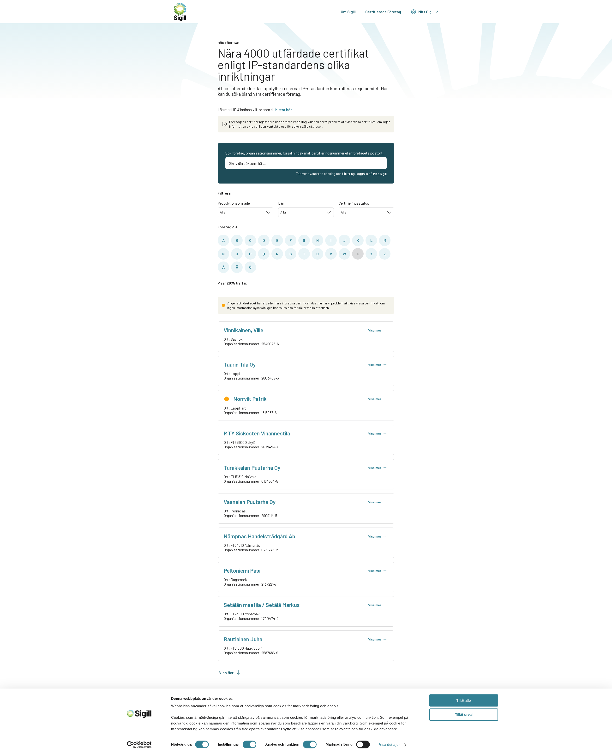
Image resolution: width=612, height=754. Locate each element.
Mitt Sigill (380, 174)
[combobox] (245, 212)
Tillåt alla (463, 700)
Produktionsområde (234, 203)
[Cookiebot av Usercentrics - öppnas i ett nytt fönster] (139, 744)
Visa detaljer (389, 744)
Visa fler (226, 672)
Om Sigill (348, 11)
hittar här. (284, 109)
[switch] (249, 744)
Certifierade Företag (383, 11)
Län (281, 203)
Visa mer (374, 330)
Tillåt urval (464, 714)
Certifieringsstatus (354, 203)
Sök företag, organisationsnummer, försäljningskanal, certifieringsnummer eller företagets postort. (304, 153)
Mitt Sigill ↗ (428, 11)
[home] (180, 11)
